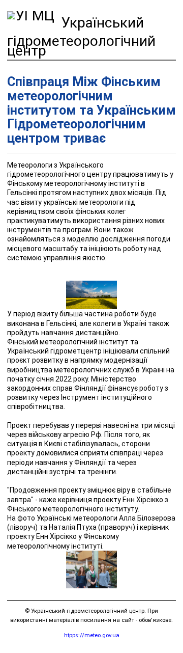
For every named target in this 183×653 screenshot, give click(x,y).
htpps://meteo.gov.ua (91, 635)
